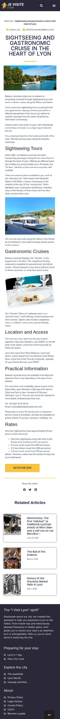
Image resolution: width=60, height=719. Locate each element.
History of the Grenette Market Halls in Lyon (37, 581)
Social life (15, 30)
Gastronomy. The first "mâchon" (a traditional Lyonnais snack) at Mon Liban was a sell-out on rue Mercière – (40, 525)
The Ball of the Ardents (36, 553)
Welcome (8, 21)
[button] (41, 5)
